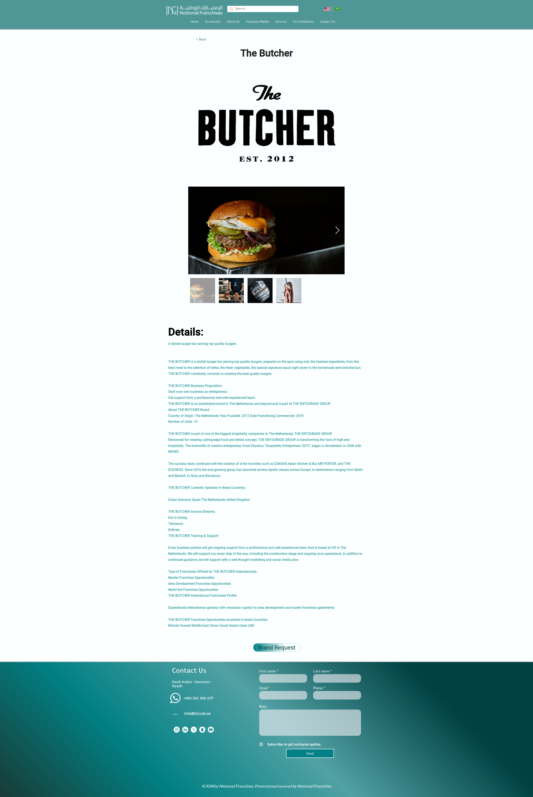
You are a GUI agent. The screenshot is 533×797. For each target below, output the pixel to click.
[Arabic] (337, 9)
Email (263, 688)
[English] (327, 9)
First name (267, 671)
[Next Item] (337, 230)
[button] (281, 21)
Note (263, 706)
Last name (321, 671)
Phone (318, 688)
